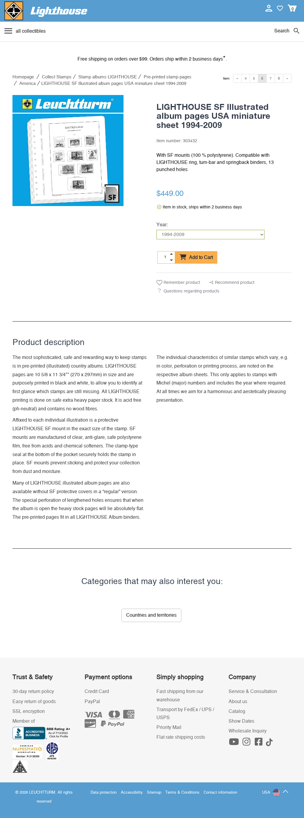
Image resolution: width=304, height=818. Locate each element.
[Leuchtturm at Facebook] (259, 743)
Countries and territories (151, 615)
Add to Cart (200, 257)
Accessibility (132, 793)
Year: (162, 224)
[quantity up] (171, 254)
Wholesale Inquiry (248, 731)
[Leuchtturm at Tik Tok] (269, 743)
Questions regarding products (191, 291)
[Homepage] (45, 10)
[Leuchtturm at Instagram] (247, 743)
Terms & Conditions (182, 793)
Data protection (104, 793)
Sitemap (154, 793)
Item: (226, 78)
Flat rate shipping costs (180, 737)
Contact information (220, 793)
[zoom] (114, 197)
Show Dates (241, 721)
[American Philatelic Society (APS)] (53, 751)
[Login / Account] (269, 8)
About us (238, 701)
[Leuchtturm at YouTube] (235, 743)
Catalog (237, 711)
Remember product (181, 283)
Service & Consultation (253, 691)
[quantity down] (171, 260)
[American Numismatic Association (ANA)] (29, 751)
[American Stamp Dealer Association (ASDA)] (19, 766)
